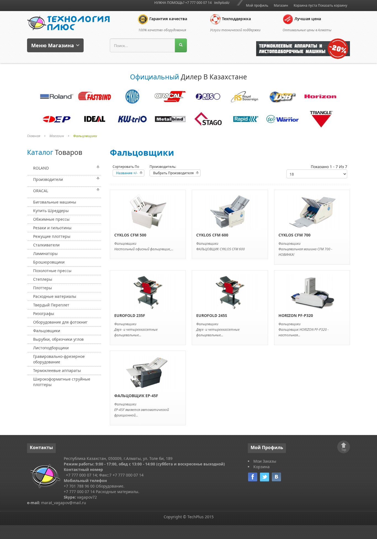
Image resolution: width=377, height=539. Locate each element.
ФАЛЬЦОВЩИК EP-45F (136, 395)
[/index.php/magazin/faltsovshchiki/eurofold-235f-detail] (148, 291)
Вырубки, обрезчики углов (58, 339)
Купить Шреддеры (51, 210)
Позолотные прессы (52, 270)
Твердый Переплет (51, 305)
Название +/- (126, 173)
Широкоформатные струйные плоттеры (61, 381)
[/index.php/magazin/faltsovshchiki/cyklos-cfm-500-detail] (148, 211)
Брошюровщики (49, 262)
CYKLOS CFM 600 (212, 235)
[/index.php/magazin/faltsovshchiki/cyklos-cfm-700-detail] (312, 211)
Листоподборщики (51, 347)
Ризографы (43, 313)
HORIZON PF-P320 (295, 315)
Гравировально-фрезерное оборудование (59, 359)
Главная (33, 135)
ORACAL (40, 190)
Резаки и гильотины (52, 227)
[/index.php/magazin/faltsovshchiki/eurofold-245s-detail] (230, 291)
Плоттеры (42, 287)
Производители (48, 179)
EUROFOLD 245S (211, 315)
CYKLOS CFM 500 (130, 235)
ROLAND (41, 168)
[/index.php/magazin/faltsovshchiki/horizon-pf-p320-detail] (312, 291)
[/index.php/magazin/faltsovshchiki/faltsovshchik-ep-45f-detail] (148, 372)
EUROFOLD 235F (129, 315)
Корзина (261, 466)
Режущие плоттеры (51, 236)
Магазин (281, 5)
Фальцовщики (46, 330)
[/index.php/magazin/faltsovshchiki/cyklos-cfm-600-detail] (230, 211)
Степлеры (42, 279)
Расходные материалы (54, 296)
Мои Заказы (264, 461)
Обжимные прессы (51, 219)
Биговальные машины (54, 202)
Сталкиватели (46, 245)
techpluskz (221, 2)
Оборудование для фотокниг (60, 322)
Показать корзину (332, 5)
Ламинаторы (45, 253)
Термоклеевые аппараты (57, 370)
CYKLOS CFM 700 (294, 235)
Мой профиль (257, 5)
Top (343, 450)
